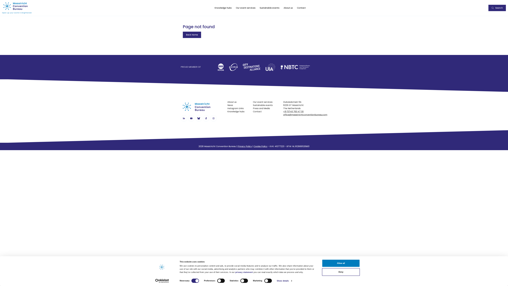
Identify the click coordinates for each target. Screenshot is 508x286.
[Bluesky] (199, 118)
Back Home (192, 34)
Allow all (341, 263)
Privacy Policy (245, 146)
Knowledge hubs (223, 7)
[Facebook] (206, 118)
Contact (301, 7)
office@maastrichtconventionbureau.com (305, 114)
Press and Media (261, 108)
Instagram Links (235, 108)
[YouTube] (191, 118)
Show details (283, 281)
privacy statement (244, 272)
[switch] (221, 281)
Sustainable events (269, 7)
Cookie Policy (260, 146)
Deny (341, 272)
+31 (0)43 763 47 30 (293, 111)
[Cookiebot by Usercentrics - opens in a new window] (162, 281)
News (230, 105)
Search (499, 7)
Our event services (245, 7)
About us (288, 7)
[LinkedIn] (184, 118)
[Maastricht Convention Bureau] (17, 8)
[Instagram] (213, 118)
